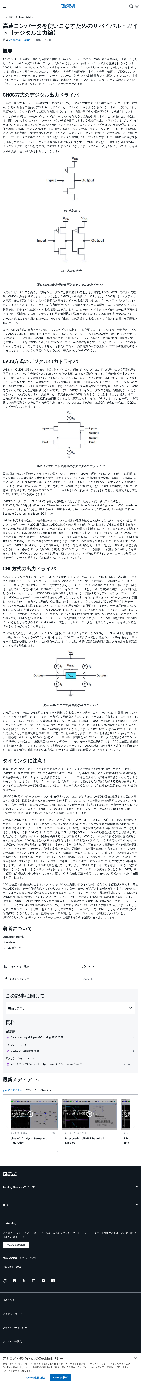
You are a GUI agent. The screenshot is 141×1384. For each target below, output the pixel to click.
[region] (70, 1368)
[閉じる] (135, 1358)
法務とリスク (10, 1300)
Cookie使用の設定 (35, 1377)
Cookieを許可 (60, 1377)
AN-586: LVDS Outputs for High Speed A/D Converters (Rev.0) (46, 1064)
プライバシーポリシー (15, 1327)
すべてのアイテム (12, 1090)
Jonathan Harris (19, 40)
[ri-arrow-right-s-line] (134, 1126)
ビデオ (28, 1090)
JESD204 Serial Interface (25, 1050)
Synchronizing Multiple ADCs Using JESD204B (37, 1037)
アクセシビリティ (12, 1313)
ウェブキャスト (42, 1090)
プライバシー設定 (12, 1341)
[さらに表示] (13, 947)
